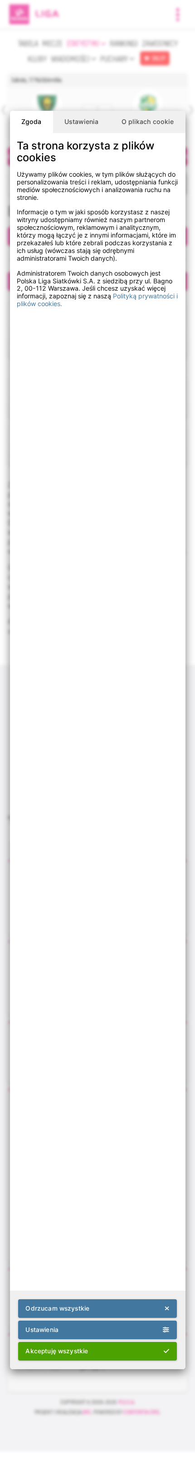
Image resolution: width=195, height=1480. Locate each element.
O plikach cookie (148, 121)
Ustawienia (81, 121)
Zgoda (31, 121)
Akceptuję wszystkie (56, 1351)
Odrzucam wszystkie (57, 1308)
